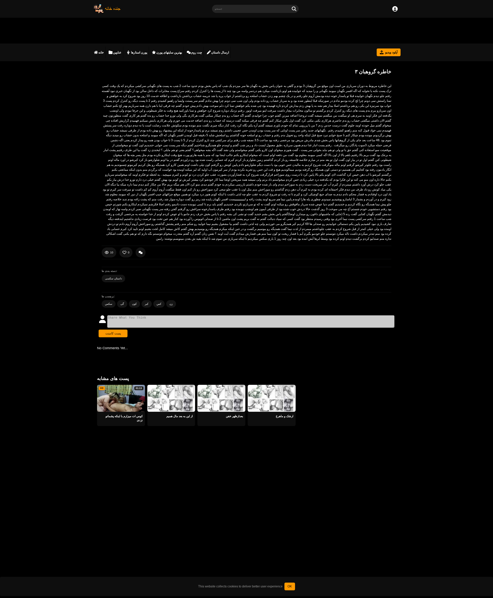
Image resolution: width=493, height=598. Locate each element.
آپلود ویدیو (391, 52)
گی (122, 303)
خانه (101, 52)
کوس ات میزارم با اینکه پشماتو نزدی (124, 418)
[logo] (106, 12)
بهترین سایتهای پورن (169, 52)
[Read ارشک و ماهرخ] (272, 398)
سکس (108, 303)
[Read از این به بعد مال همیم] (171, 398)
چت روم (196, 52)
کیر (146, 303)
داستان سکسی (113, 278)
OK (290, 586)
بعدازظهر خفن (234, 416)
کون (134, 303)
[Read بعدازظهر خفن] (221, 398)
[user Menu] (395, 8)
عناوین (117, 52)
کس (159, 303)
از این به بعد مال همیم (179, 416)
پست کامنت (113, 333)
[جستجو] (294, 9)
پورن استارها (139, 52)
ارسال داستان (220, 52)
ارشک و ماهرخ (284, 416)
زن (171, 303)
